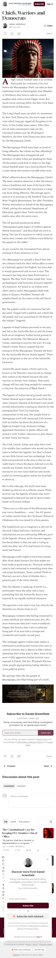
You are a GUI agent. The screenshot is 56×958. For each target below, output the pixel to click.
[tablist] (14, 786)
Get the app (39, 949)
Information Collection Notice (30, 742)
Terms (35, 944)
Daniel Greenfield (17, 24)
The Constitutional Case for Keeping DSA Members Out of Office (19, 833)
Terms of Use (41, 739)
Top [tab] (5, 821)
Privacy (28, 944)
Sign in (50, 4)
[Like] (5, 34)
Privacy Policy (32, 928)
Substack (16, 955)
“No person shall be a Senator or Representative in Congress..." (18, 842)
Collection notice (45, 944)
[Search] (51, 822)
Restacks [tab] (21, 786)
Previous (11, 766)
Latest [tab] (13, 821)
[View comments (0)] (12, 34)
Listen (50, 25)
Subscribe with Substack (30, 916)
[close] (47, 859)
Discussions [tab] (24, 821)
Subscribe (39, 4)
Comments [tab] (9, 786)
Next (46, 766)
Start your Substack (22, 949)
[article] (28, 840)
